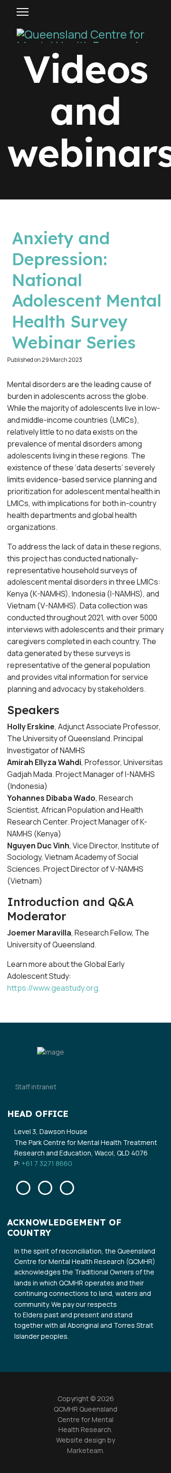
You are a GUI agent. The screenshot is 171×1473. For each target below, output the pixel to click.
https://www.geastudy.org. (53, 988)
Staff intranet (36, 1086)
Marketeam (85, 1450)
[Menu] (22, 12)
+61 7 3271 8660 (46, 1163)
